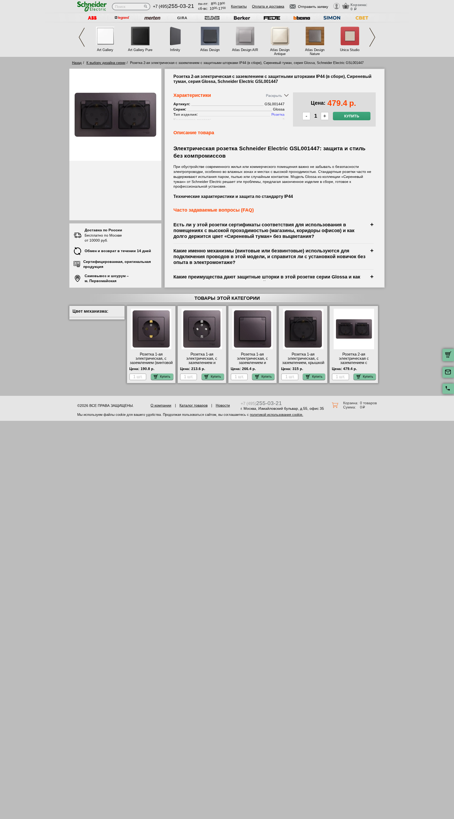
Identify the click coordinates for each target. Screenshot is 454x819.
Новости (223, 405)
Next (372, 37)
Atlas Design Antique (280, 52)
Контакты (239, 6)
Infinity (175, 50)
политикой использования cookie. (276, 415)
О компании (161, 405)
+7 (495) (173, 6)
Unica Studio (349, 50)
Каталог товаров (193, 405)
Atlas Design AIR (245, 50)
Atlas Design (210, 50)
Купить (351, 116)
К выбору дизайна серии (105, 63)
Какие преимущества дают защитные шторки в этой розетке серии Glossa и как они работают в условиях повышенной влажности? (266, 279)
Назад (77, 63)
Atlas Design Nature (314, 52)
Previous (82, 37)
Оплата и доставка (268, 6)
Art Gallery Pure (140, 50)
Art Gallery (105, 50)
